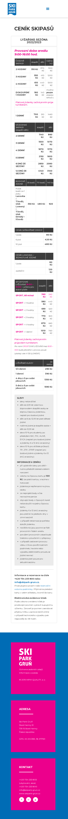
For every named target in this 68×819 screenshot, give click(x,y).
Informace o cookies (28, 673)
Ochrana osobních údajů (31, 669)
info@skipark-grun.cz (27, 582)
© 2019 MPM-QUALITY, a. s (32, 679)
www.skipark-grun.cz (29, 793)
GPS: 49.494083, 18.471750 (32, 739)
